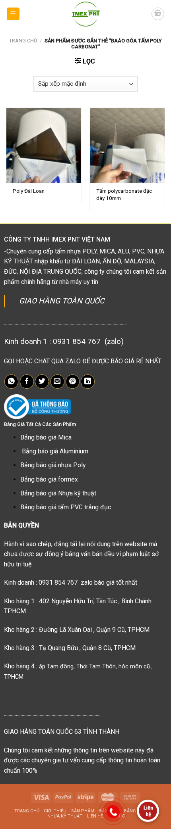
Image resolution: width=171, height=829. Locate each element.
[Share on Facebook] (27, 381)
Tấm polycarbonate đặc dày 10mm (124, 194)
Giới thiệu (55, 811)
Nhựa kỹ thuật (64, 816)
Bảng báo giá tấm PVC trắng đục (65, 507)
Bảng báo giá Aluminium (55, 451)
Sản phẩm (82, 811)
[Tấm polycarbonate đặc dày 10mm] (127, 145)
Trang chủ (23, 41)
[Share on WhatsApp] (11, 381)
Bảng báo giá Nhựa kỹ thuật (58, 493)
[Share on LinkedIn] (88, 381)
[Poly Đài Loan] (43, 145)
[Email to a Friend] (57, 381)
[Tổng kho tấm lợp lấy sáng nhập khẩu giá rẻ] (85, 14)
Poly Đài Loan (29, 191)
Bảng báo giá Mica (46, 437)
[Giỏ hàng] (158, 14)
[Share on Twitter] (42, 381)
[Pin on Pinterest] (73, 381)
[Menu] (13, 14)
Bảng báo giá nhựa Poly (53, 465)
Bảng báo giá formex (49, 479)
